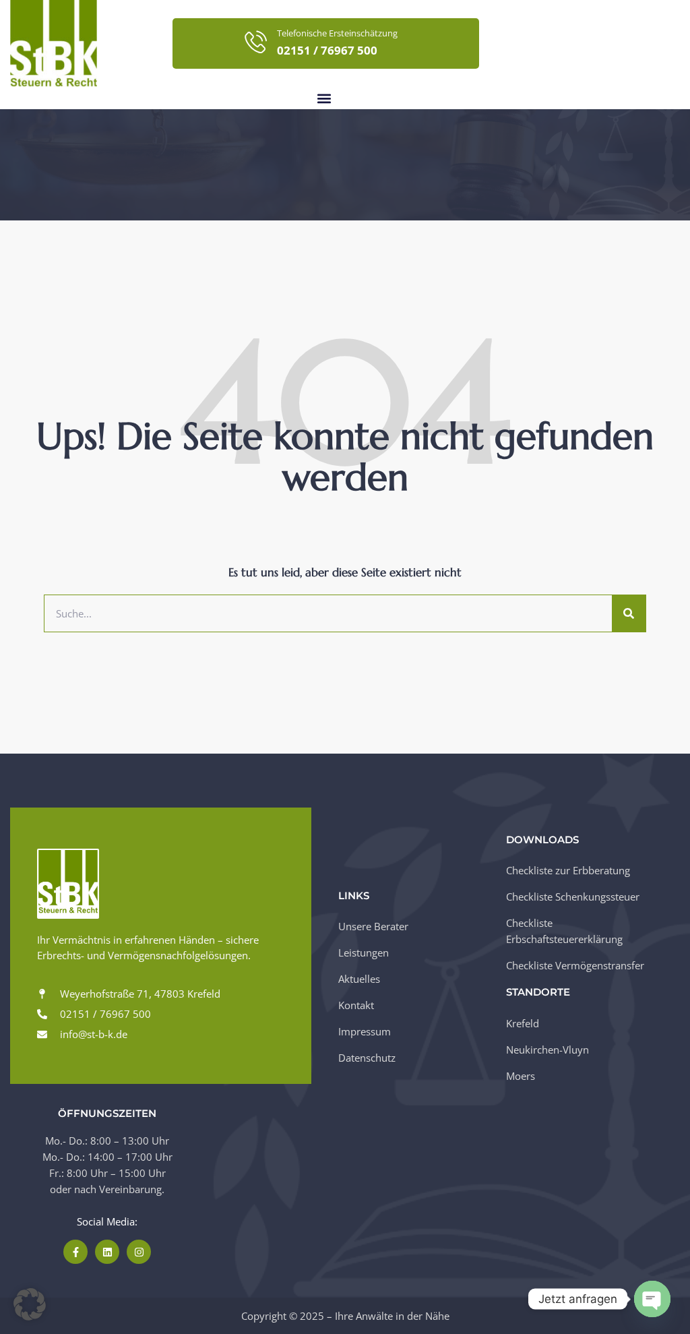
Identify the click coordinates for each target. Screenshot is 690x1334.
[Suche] (629, 613)
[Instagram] (139, 1252)
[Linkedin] (107, 1252)
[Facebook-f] (75, 1252)
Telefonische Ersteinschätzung (337, 33)
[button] (324, 98)
